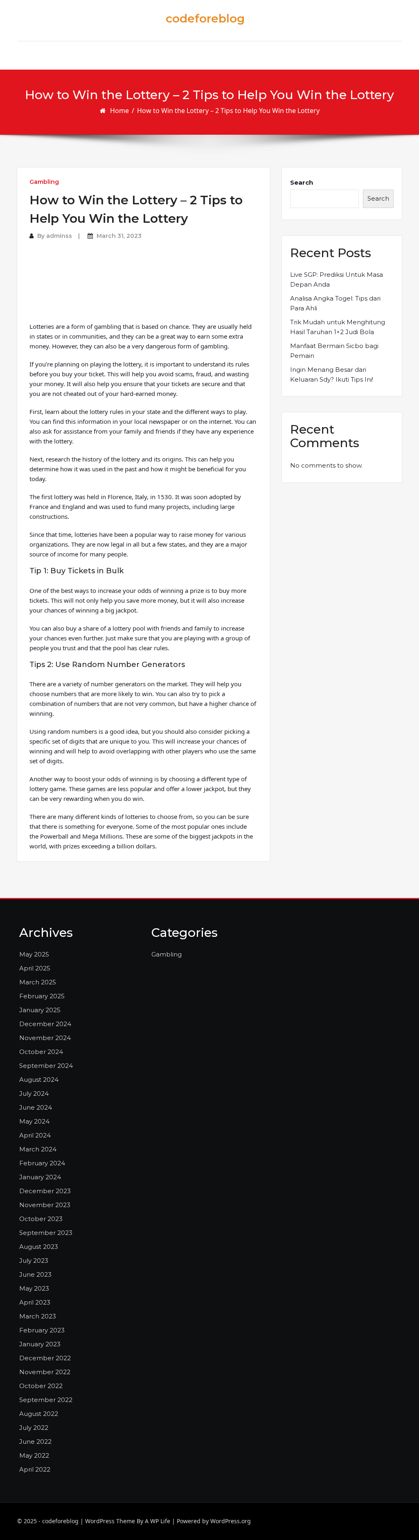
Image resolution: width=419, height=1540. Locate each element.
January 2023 (40, 1344)
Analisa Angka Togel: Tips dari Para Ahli (335, 303)
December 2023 (45, 1191)
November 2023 (44, 1205)
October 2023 (41, 1219)
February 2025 (42, 996)
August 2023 (38, 1247)
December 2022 (45, 1358)
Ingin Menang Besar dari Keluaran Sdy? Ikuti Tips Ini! (331, 374)
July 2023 (33, 1260)
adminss (59, 236)
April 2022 (34, 1469)
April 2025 (34, 968)
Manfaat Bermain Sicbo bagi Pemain (334, 351)
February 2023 (42, 1330)
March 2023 (37, 1316)
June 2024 (35, 1107)
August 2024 (39, 1079)
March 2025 (37, 982)
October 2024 (41, 1052)
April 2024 (35, 1135)
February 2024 (42, 1163)
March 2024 (37, 1149)
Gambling (44, 181)
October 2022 (41, 1386)
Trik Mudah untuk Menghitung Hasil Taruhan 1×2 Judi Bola (337, 327)
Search (301, 182)
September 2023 (45, 1233)
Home (119, 110)
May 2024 (34, 1121)
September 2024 (46, 1066)
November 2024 (45, 1038)
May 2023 (34, 1288)
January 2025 (40, 1010)
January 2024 (40, 1177)
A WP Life (157, 1521)
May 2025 (34, 954)
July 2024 (34, 1093)
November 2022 (44, 1372)
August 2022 (38, 1414)
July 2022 (33, 1427)
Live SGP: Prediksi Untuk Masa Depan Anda (336, 279)
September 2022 (45, 1400)
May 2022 (34, 1455)
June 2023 (35, 1274)
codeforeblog (205, 18)
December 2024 (45, 1024)
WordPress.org (230, 1521)
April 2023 (34, 1302)
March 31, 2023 (119, 236)
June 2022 (35, 1441)
